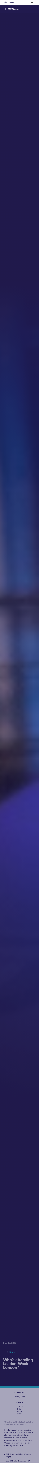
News (11, 1352)
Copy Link (19, 1413)
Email (19, 1411)
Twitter (19, 1409)
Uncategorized (19, 1396)
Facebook (19, 1407)
